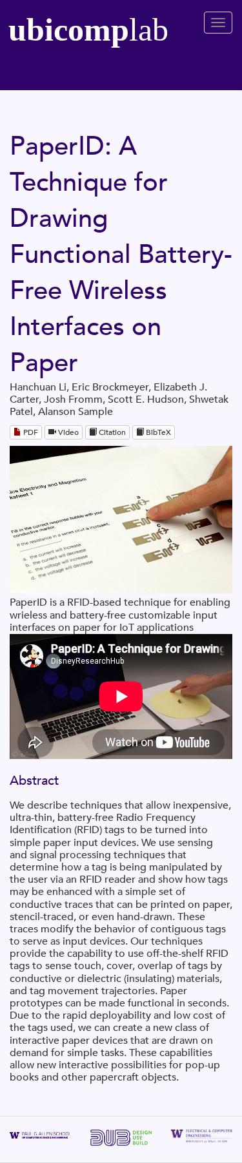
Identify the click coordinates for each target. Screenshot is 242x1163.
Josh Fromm (73, 399)
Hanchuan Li (38, 387)
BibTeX (157, 432)
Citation (111, 432)
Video (67, 432)
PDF (29, 432)
